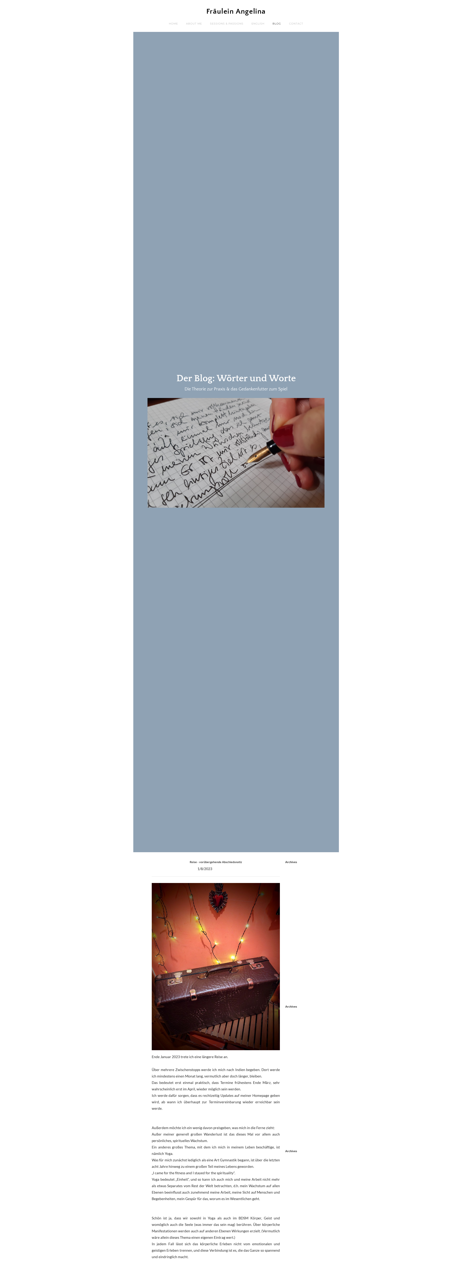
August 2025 (295, 894)
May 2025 (293, 901)
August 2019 (295, 991)
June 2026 (293, 875)
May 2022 (293, 933)
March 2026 (294, 881)
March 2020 (294, 965)
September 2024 (298, 907)
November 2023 (298, 914)
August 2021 (295, 940)
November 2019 (298, 972)
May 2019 (293, 998)
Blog (277, 23)
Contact (296, 23)
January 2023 (296, 927)
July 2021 (292, 946)
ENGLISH (257, 23)
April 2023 (293, 920)
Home (173, 23)
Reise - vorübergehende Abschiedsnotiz (216, 862)
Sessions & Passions (226, 23)
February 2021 (296, 952)
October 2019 (296, 978)
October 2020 (296, 959)
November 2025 (298, 888)
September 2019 (298, 985)
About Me (194, 23)
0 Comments (224, 869)
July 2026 (292, 869)
